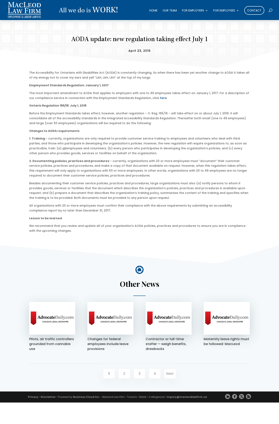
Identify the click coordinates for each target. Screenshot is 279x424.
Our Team (170, 10)
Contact (254, 10)
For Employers (193, 10)
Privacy (33, 397)
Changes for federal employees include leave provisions (107, 344)
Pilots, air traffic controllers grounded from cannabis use (51, 344)
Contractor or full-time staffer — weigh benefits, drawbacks (166, 344)
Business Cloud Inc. (86, 397)
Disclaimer (48, 397)
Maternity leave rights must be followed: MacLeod (226, 341)
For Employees (224, 10)
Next (170, 373)
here (163, 98)
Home (153, 10)
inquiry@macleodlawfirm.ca (187, 397)
